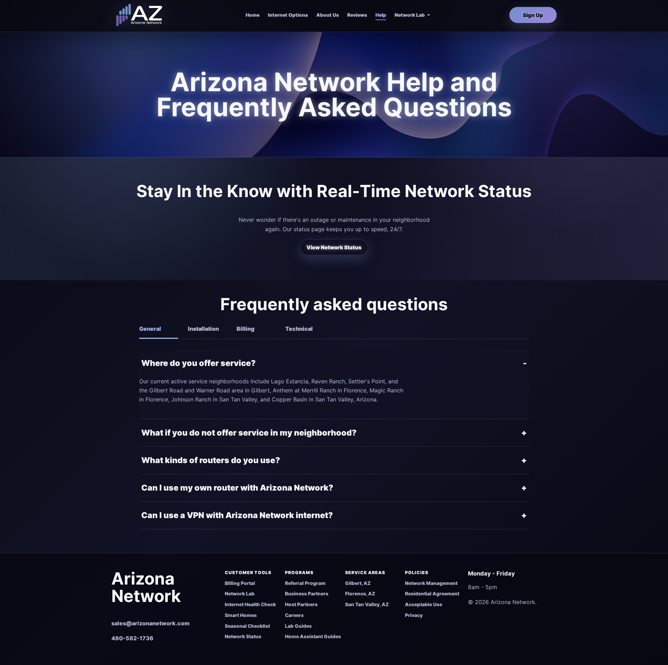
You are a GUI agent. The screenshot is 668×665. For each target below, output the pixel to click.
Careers (294, 615)
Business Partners (306, 593)
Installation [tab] (203, 328)
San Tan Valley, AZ (367, 604)
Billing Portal (240, 583)
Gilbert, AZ (358, 583)
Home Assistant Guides (313, 636)
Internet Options (288, 15)
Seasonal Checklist (247, 626)
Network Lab (410, 15)
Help (380, 15)
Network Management (431, 583)
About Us (327, 15)
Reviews (357, 15)
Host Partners (301, 604)
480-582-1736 (132, 638)
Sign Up (533, 15)
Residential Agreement (432, 593)
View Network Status (334, 247)
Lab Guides (298, 626)
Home (253, 15)
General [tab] (150, 328)
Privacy (414, 615)
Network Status (243, 636)
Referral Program (305, 583)
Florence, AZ (360, 593)
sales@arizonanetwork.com (150, 623)
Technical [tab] (299, 328)
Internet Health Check (250, 604)
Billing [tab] (245, 328)
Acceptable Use (423, 604)
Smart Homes (241, 615)
